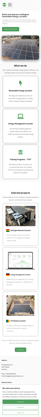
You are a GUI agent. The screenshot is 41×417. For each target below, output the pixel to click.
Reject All (20, 413)
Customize (20, 407)
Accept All (20, 402)
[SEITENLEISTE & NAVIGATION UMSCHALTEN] (37, 5)
